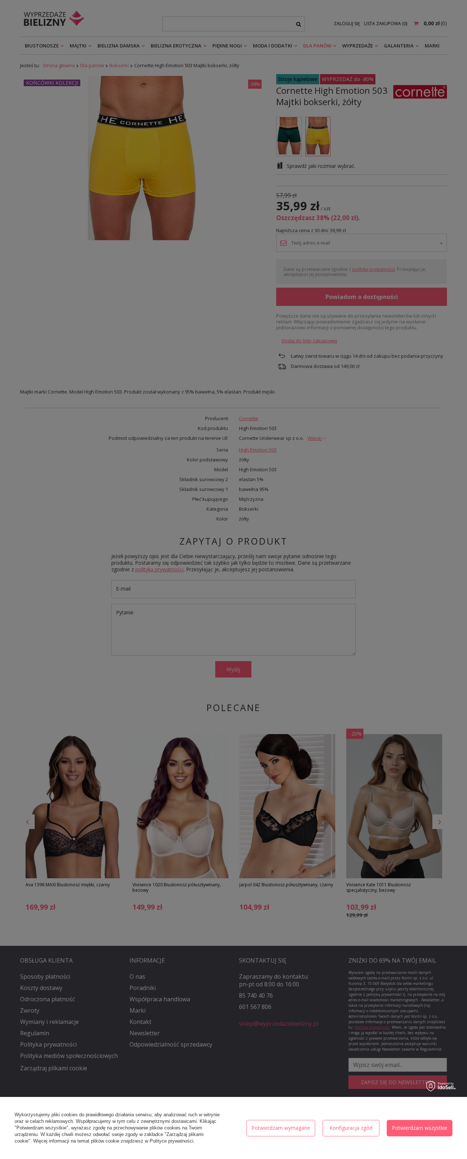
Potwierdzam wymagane (280, 1127)
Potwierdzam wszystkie (419, 1127)
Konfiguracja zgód (351, 1127)
